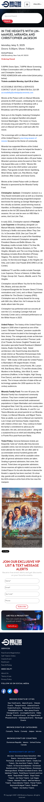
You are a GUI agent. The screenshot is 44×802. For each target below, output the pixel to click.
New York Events (14, 703)
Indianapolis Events (26, 718)
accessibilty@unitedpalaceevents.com (17, 93)
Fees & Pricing (6, 665)
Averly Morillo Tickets (23, 761)
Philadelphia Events (15, 710)
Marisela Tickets (20, 780)
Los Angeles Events (27, 713)
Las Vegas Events (34, 715)
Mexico (25, 742)
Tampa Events (20, 706)
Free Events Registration (10, 653)
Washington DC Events (31, 708)
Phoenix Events (11, 718)
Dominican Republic (14, 742)
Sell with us (12, 626)
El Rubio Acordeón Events (28, 771)
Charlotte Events (14, 708)
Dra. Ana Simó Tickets (24, 763)
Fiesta (16, 731)
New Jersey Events (32, 710)
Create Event (6, 659)
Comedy (24, 731)
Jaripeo (31, 731)
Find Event (5, 662)
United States (35, 742)
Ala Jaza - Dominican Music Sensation (21, 756)
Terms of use (6, 676)
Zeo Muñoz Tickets (26, 788)
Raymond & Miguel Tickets (20, 785)
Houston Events (19, 715)
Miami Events (27, 703)
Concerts (9, 731)
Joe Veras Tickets (22, 778)
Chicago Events (13, 713)
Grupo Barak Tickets (21, 776)
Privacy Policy (6, 679)
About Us (4, 673)
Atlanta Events (33, 706)
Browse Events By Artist (22, 752)
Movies (38, 731)
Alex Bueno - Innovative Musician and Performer (23, 758)
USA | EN (36, 4)
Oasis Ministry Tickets (20, 783)
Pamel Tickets (36, 783)
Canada (24, 745)
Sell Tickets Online (8, 656)
